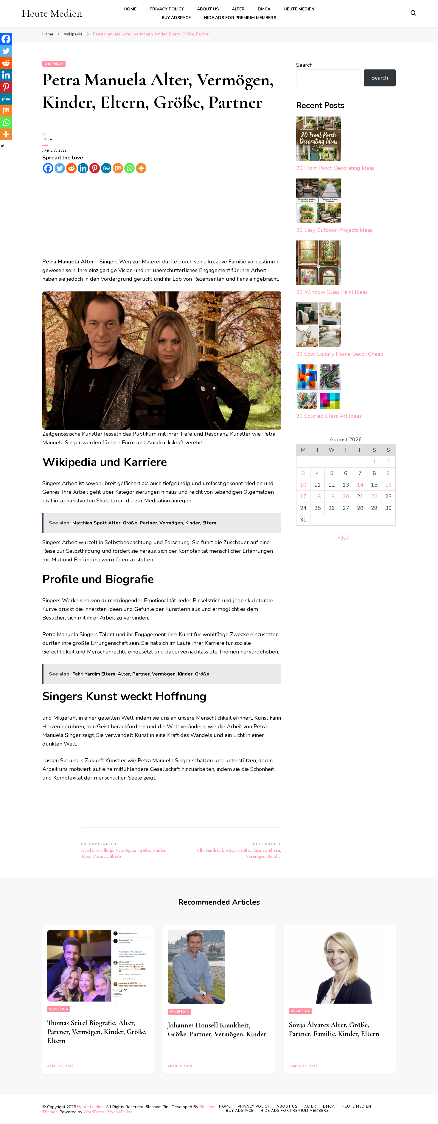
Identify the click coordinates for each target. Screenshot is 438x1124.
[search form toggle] (413, 12)
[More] (141, 168)
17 (303, 496)
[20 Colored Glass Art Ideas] (318, 388)
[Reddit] (71, 168)
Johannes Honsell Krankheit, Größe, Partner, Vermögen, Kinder (217, 1029)
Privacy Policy (167, 9)
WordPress (93, 1112)
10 (303, 484)
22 (374, 496)
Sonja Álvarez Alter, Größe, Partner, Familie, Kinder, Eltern (334, 1029)
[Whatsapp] (129, 168)
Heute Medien (52, 13)
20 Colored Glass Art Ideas (329, 416)
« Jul (343, 537)
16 (388, 484)
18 (317, 496)
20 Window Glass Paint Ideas (332, 292)
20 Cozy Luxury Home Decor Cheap (339, 354)
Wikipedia (53, 64)
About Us (208, 9)
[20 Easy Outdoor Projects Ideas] (318, 202)
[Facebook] (48, 168)
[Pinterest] (94, 168)
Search (304, 65)
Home (130, 9)
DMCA (264, 9)
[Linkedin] (83, 168)
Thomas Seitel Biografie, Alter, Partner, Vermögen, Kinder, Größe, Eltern (97, 1032)
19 (331, 496)
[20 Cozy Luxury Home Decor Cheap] (318, 326)
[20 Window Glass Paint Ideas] (318, 264)
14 (360, 484)
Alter (238, 9)
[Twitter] (60, 168)
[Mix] (118, 168)
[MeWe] (106, 168)
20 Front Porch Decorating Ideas (335, 168)
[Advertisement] (161, 215)
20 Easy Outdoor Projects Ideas (334, 230)
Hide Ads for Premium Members (240, 18)
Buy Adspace (176, 18)
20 (346, 496)
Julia (47, 139)
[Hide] (2, 146)
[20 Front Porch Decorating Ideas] (318, 140)
